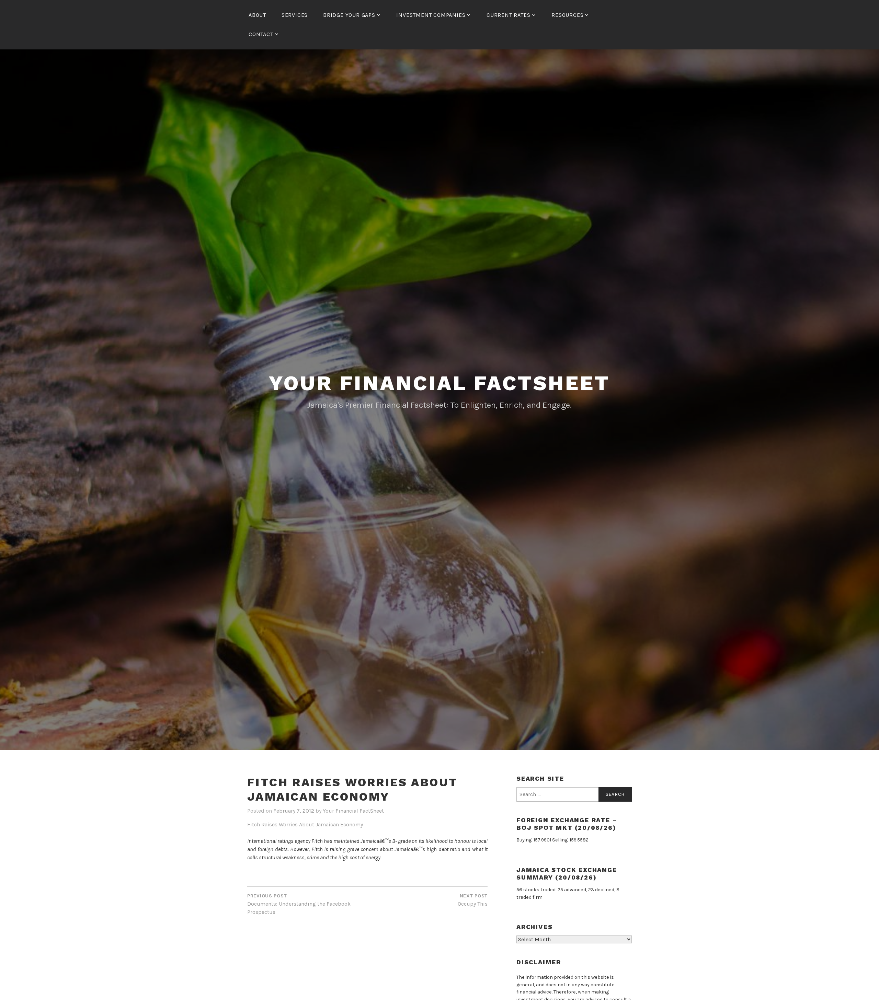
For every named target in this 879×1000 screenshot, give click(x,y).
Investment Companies (430, 15)
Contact (261, 34)
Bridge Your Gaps (349, 15)
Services (295, 15)
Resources (567, 15)
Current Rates (508, 15)
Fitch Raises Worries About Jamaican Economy (305, 824)
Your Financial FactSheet (439, 383)
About (257, 15)
